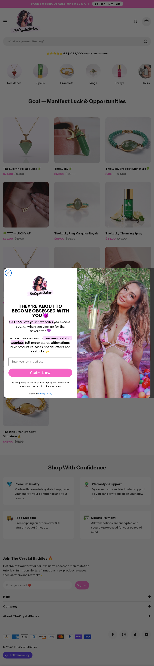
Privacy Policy (45, 393)
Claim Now (40, 372)
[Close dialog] (8, 273)
